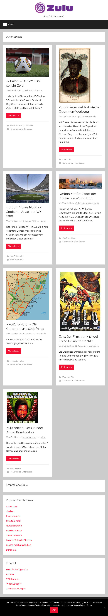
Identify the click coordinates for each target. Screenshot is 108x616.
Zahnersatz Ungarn (16, 588)
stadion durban (14, 530)
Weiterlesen (13, 115)
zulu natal (11, 549)
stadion (10, 511)
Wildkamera (12, 579)
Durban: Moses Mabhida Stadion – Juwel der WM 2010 (24, 211)
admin (40, 90)
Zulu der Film (68, 377)
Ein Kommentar (17, 259)
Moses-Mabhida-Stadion (19, 540)
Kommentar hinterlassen (21, 129)
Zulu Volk (28, 125)
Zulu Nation (15, 468)
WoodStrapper (13, 583)
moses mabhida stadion (18, 545)
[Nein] (104, 607)
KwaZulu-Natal (17, 125)
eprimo (10, 574)
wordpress (11, 506)
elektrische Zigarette (17, 569)
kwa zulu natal (13, 520)
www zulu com (14, 535)
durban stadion (14, 525)
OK (54, 610)
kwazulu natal (13, 516)
